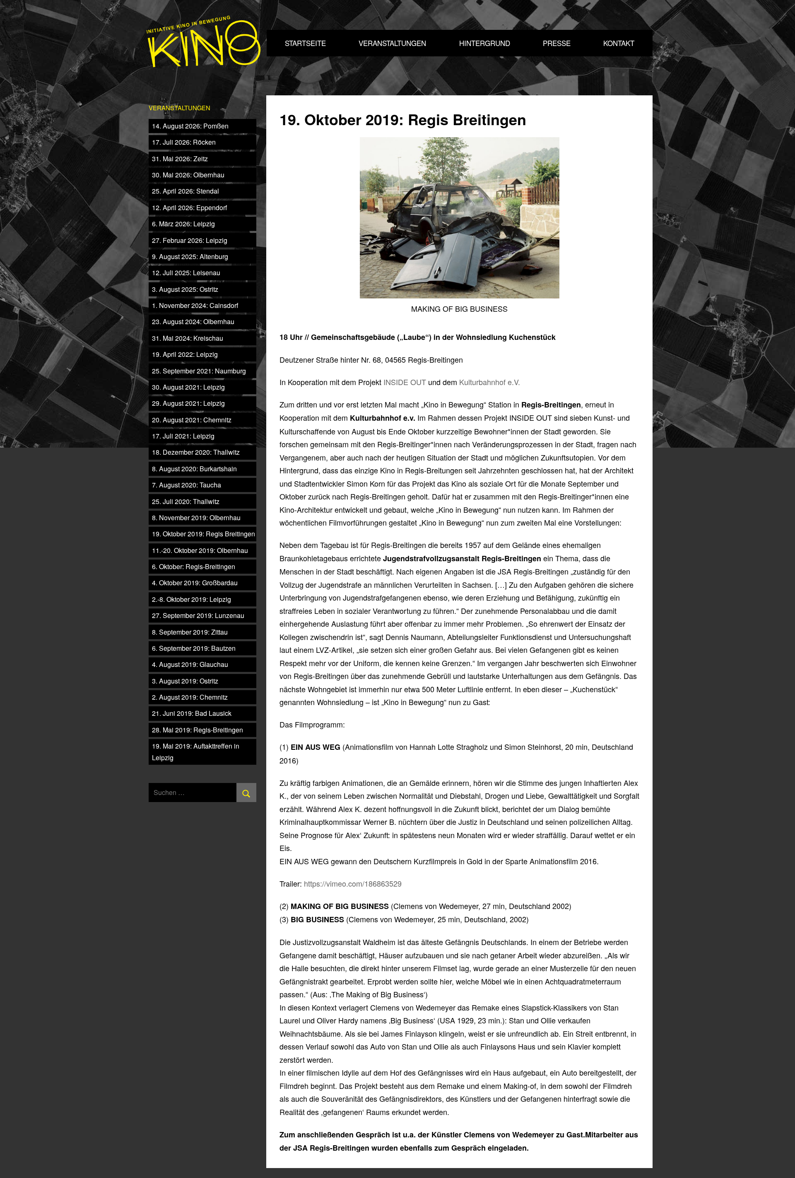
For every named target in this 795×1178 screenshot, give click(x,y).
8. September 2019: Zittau (190, 632)
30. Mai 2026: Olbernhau (188, 174)
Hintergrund (484, 43)
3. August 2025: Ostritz (185, 289)
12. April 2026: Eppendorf (189, 207)
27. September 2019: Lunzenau (198, 615)
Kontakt (618, 43)
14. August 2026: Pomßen (190, 126)
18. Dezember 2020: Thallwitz (196, 452)
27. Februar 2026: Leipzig (189, 240)
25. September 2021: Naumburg (199, 371)
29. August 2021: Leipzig (188, 403)
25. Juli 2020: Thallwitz (185, 501)
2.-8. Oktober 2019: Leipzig (191, 599)
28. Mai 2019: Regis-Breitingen (197, 729)
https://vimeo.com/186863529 (353, 883)
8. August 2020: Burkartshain (194, 468)
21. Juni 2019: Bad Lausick (191, 713)
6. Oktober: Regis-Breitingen (193, 566)
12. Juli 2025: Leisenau (186, 272)
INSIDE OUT (404, 381)
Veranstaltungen (392, 43)
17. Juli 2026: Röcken (184, 142)
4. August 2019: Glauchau (190, 664)
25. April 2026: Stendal (185, 191)
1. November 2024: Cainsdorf (195, 305)
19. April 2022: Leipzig (185, 354)
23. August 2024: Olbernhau (193, 321)
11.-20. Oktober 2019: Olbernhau (200, 550)
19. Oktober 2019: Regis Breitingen (203, 533)
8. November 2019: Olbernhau (196, 517)
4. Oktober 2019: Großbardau (195, 582)
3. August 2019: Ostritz (185, 681)
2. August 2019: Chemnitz (190, 697)
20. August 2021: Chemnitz (191, 419)
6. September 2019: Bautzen (194, 648)
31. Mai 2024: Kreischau (187, 338)
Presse (557, 43)
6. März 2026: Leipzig (183, 223)
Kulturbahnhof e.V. (489, 381)
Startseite (305, 43)
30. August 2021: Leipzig (188, 387)
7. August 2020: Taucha (186, 485)
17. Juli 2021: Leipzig (183, 436)
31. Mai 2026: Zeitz (180, 158)
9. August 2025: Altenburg (190, 256)
